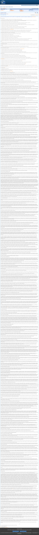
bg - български (21, 5)
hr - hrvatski (28, 5)
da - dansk (23, 5)
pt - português (34, 5)
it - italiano (29, 5)
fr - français (27, 5)
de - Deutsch (24, 5)
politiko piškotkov (35, 532)
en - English (26, 5)
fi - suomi (37, 5)
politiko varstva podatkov (28, 532)
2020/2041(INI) (4, 8)
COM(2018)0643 (12, 29)
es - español (22, 5)
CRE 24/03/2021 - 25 (12, 10)
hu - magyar (31, 5)
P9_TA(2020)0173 (6, 527)
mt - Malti (32, 5)
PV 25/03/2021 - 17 (21, 10)
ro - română (35, 5)
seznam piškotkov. (19, 533)
